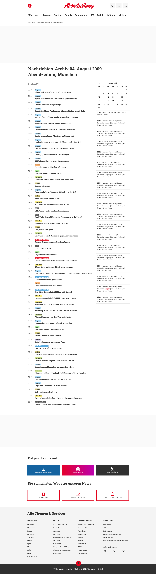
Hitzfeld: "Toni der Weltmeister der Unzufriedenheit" (56, 261)
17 (99, 100)
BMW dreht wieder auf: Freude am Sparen (52, 211)
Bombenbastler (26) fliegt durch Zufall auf (52, 223)
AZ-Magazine (82, 550)
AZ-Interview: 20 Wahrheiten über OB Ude (52, 204)
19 (108, 100)
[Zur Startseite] (79, 9)
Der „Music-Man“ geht (44, 229)
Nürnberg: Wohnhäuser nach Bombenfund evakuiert (56, 311)
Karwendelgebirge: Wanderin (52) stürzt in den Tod (55, 192)
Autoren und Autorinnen (86, 525)
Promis (68, 15)
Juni (112, 112)
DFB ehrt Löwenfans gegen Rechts (48, 348)
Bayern (47, 15)
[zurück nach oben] (78, 564)
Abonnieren (82, 531)
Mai (115, 112)
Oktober (119, 121)
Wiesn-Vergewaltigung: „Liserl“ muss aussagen (54, 267)
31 (99, 108)
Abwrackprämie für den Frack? (47, 198)
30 (126, 104)
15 (122, 97)
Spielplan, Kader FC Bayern (62, 547)
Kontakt (80, 540)
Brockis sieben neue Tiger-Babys (48, 105)
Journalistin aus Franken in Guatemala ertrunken (55, 130)
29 (122, 104)
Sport (56, 15)
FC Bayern (30, 534)
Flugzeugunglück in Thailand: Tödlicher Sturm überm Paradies (60, 373)
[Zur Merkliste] (119, 5)
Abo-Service (82, 534)
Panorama (80, 15)
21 (117, 100)
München (33, 15)
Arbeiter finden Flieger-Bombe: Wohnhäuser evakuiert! (57, 117)
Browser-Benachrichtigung (62, 537)
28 (117, 104)
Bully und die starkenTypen (46, 392)
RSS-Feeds (56, 534)
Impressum (107, 525)
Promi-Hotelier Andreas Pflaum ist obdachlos (53, 123)
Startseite (31, 22)
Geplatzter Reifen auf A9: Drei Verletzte (51, 386)
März (123, 112)
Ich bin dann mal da (43, 248)
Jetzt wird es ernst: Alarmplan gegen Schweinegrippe (56, 236)
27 (113, 104)
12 (108, 97)
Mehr (121, 15)
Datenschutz (107, 531)
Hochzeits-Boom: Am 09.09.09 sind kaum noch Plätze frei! (58, 142)
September (100, 123)
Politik (100, 15)
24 (99, 104)
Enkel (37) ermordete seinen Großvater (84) (52, 155)
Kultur (110, 15)
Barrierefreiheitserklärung (112, 534)
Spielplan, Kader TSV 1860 (62, 550)
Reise (29, 553)
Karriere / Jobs (83, 528)
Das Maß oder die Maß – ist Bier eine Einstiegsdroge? (56, 354)
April (119, 112)
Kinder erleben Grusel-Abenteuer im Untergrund (54, 136)
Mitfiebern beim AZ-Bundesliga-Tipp (49, 329)
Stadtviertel (31, 528)
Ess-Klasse (56, 540)
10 (99, 97)
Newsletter (56, 528)
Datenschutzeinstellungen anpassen (115, 540)
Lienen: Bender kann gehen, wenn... (49, 279)
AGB (104, 528)
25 (104, 104)
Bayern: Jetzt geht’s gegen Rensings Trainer (52, 242)
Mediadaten (82, 544)
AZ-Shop (81, 547)
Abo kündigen (108, 537)
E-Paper (80, 537)
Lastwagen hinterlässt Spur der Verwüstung (53, 379)
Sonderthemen (83, 553)
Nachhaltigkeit (32, 556)
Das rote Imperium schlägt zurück (49, 173)
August (104, 112)
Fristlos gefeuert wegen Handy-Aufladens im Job (54, 361)
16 (126, 97)
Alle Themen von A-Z (60, 525)
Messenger (56, 531)
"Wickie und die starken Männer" (48, 336)
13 (113, 97)
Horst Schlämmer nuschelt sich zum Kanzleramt (54, 179)
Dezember (105, 121)
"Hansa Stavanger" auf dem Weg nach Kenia (53, 317)
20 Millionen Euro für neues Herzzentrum (52, 161)
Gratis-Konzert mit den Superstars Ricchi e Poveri (55, 148)
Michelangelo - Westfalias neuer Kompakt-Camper (55, 404)
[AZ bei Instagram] (114, 551)
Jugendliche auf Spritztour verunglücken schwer (54, 367)
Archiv (48, 22)
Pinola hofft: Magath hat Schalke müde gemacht (54, 92)
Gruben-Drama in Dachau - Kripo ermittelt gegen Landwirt (58, 398)
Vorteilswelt (57, 544)
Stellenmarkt (57, 553)
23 (126, 100)
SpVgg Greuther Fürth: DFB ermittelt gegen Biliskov (56, 98)
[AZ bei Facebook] (104, 551)
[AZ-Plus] (30, 6)
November (112, 121)
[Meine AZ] (125, 5)
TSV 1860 (30, 537)
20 (113, 100)
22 (122, 100)
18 (104, 100)
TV (92, 15)
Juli (108, 112)
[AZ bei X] (123, 551)
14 (117, 97)
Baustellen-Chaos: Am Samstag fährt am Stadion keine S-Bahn (60, 111)
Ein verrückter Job (42, 186)
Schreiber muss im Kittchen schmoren (50, 167)
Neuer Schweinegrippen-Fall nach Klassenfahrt (54, 323)
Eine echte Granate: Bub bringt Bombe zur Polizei (54, 304)
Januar (105, 115)
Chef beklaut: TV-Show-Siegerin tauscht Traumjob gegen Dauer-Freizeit (64, 273)
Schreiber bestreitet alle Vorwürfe (48, 286)
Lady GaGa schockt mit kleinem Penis (50, 342)
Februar (99, 115)
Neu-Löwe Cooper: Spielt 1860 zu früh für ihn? (53, 292)
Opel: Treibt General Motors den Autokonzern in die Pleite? (58, 217)
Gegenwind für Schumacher (46, 254)
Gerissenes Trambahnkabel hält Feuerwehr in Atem (55, 298)
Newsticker (40, 22)
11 (104, 97)
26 (108, 104)
